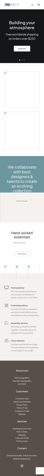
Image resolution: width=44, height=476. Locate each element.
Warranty (22, 414)
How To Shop (22, 431)
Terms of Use (22, 408)
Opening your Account (22, 428)
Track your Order (22, 438)
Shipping (22, 435)
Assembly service (19, 323)
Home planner (18, 287)
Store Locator (22, 441)
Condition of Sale (22, 411)
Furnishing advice (19, 305)
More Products (22, 254)
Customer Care (22, 398)
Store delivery (18, 340)
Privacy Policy (22, 405)
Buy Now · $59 (31, 49)
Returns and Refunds (22, 401)
